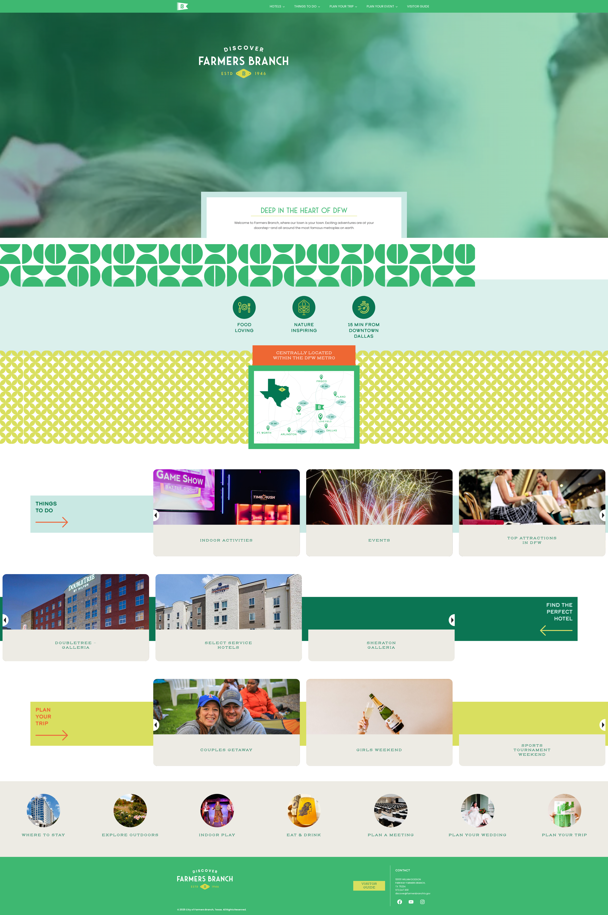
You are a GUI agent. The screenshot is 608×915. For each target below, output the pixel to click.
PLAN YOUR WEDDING (478, 835)
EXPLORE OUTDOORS (130, 835)
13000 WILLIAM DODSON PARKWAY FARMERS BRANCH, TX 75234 (410, 883)
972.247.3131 (401, 890)
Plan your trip (341, 6)
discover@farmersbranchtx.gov (412, 893)
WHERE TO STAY (43, 835)
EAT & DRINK (304, 835)
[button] (602, 515)
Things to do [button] (305, 6)
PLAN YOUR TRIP (564, 835)
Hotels (275, 6)
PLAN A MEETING (391, 835)
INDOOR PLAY (217, 835)
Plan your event (380, 6)
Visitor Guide (418, 6)
